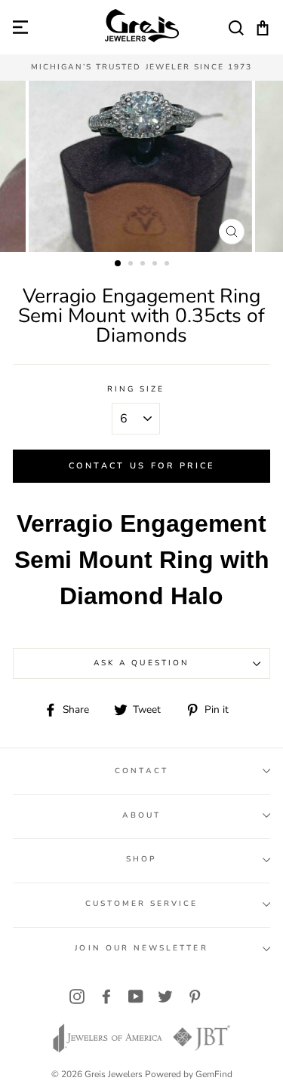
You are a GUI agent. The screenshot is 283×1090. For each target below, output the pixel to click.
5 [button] (168, 265)
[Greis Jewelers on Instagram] (77, 996)
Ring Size (136, 389)
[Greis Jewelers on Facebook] (106, 996)
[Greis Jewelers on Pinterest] (194, 996)
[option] (141, 67)
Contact (141, 771)
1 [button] (118, 264)
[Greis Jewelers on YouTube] (135, 996)
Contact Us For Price (142, 465)
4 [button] (156, 265)
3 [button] (144, 265)
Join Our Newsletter (141, 948)
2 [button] (132, 265)
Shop (141, 859)
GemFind (213, 1074)
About (141, 815)
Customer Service (141, 903)
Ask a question (141, 663)
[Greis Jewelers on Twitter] (165, 996)
